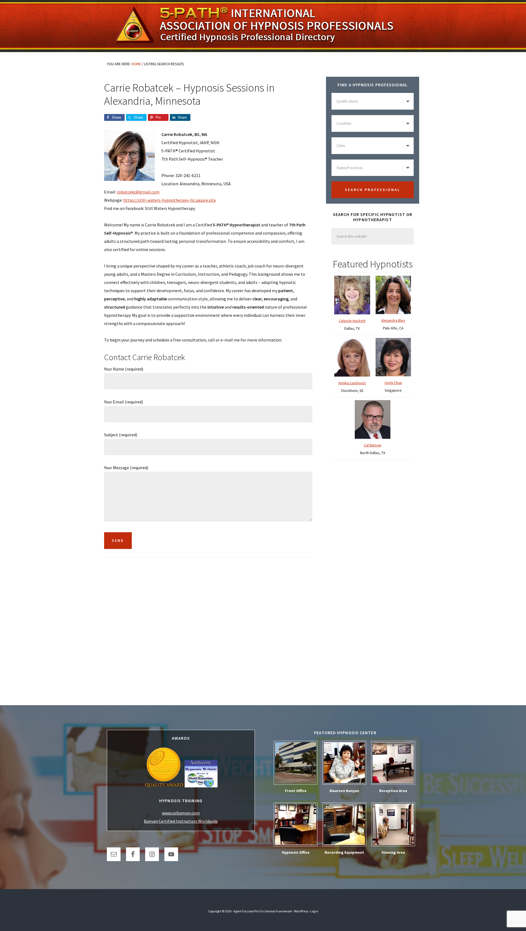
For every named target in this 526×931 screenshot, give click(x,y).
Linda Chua (393, 382)
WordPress (301, 911)
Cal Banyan (372, 445)
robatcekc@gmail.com (138, 192)
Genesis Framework (278, 911)
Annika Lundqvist (352, 382)
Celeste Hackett (352, 320)
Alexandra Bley (393, 320)
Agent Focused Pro (246, 911)
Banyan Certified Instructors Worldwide (181, 821)
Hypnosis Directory (263, 26)
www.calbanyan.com (181, 813)
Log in (314, 911)
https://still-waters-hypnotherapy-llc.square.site (169, 200)
